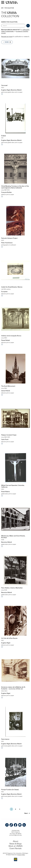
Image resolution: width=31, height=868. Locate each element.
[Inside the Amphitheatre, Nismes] (15, 270)
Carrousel (4, 85)
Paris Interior (5, 739)
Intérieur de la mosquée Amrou (11, 335)
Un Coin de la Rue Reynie (9, 638)
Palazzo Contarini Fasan (8, 435)
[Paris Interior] (15, 722)
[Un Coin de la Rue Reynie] (15, 621)
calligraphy (25, 29)
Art (2, 8)
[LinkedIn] (24, 825)
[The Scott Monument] (15, 369)
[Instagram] (7, 825)
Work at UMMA (15, 846)
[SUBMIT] (28, 25)
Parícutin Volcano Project (9, 238)
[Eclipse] (15, 118)
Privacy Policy (21, 854)
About (15, 841)
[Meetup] (20, 825)
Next (26, 813)
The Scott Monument (8, 386)
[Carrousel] (15, 69)
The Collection (9, 8)
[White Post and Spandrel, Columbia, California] (15, 468)
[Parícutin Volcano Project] (15, 221)
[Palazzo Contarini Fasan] (15, 418)
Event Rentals (15, 848)
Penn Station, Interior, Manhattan (12, 588)
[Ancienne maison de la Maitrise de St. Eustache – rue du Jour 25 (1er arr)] (15, 670)
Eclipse (3, 135)
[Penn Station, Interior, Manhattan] (15, 570)
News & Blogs (15, 844)
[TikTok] (11, 825)
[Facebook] (15, 825)
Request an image (6, 36)
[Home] (12, 2)
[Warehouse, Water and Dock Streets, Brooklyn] (15, 519)
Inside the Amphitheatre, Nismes (11, 287)
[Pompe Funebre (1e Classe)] (15, 772)
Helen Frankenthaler (7, 31)
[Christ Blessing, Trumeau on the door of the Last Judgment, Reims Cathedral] (15, 169)
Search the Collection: (9, 22)
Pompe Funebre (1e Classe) (10, 789)
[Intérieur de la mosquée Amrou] (15, 319)
